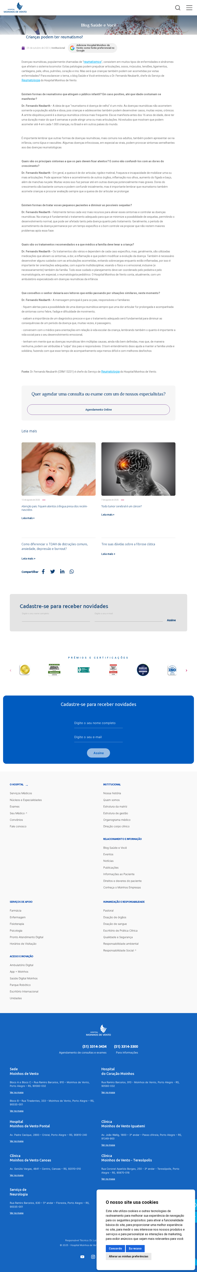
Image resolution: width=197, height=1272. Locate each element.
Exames (14, 806)
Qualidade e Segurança (118, 937)
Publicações (111, 867)
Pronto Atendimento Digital (26, 937)
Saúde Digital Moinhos (24, 978)
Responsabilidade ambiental (121, 943)
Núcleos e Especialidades (26, 800)
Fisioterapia (17, 923)
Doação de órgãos (114, 917)
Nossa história (112, 793)
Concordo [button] (115, 1248)
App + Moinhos (19, 971)
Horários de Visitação (23, 943)
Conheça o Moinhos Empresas (122, 887)
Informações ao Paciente (118, 874)
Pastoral (108, 910)
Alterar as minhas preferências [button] (128, 1256)
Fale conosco (18, 826)
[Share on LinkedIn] (62, 572)
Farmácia (15, 910)
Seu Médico (17, 813)
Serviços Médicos (21, 793)
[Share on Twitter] (53, 572)
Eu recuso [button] (135, 1248)
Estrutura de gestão (115, 813)
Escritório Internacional (24, 991)
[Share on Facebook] (43, 572)
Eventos (108, 854)
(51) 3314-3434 (94, 1046)
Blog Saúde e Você (115, 847)
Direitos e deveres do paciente (122, 880)
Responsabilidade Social (118, 950)
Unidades (16, 998)
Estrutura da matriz (115, 806)
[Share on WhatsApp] (72, 572)
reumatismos (92, 62)
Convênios (16, 819)
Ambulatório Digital (21, 965)
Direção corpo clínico (116, 826)
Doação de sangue (115, 923)
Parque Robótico (20, 984)
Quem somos (111, 800)
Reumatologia (31, 80)
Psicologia (16, 930)
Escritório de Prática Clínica (120, 930)
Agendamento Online (98, 409)
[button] (10, 669)
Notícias (108, 860)
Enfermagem (18, 917)
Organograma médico (116, 819)
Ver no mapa (16, 1092)
